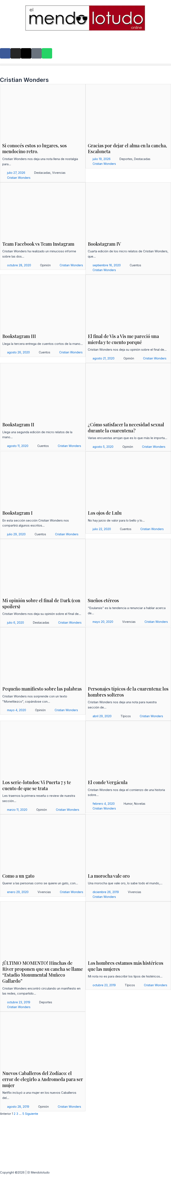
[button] (85, 65)
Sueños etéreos (103, 600)
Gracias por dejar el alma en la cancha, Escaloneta (127, 148)
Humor (128, 803)
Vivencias (58, 172)
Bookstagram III (19, 336)
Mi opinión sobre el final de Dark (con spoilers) (41, 603)
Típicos (126, 716)
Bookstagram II (18, 424)
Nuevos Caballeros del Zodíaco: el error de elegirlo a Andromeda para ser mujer (42, 1079)
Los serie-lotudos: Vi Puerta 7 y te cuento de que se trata (36, 785)
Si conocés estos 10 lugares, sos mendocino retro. (34, 148)
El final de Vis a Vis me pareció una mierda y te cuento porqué (123, 339)
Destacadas (42, 172)
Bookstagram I (17, 513)
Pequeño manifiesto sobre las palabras (42, 689)
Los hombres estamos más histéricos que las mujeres (125, 966)
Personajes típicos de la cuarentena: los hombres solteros (128, 692)
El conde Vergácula (107, 782)
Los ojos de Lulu (105, 513)
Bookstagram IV (104, 244)
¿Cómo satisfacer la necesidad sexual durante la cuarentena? (126, 427)
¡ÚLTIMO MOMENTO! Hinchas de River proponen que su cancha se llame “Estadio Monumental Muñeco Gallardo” (42, 972)
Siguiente (31, 1114)
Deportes (125, 159)
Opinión (45, 265)
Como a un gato (18, 876)
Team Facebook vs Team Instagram (38, 244)
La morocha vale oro (109, 876)
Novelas (139, 803)
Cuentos (135, 265)
